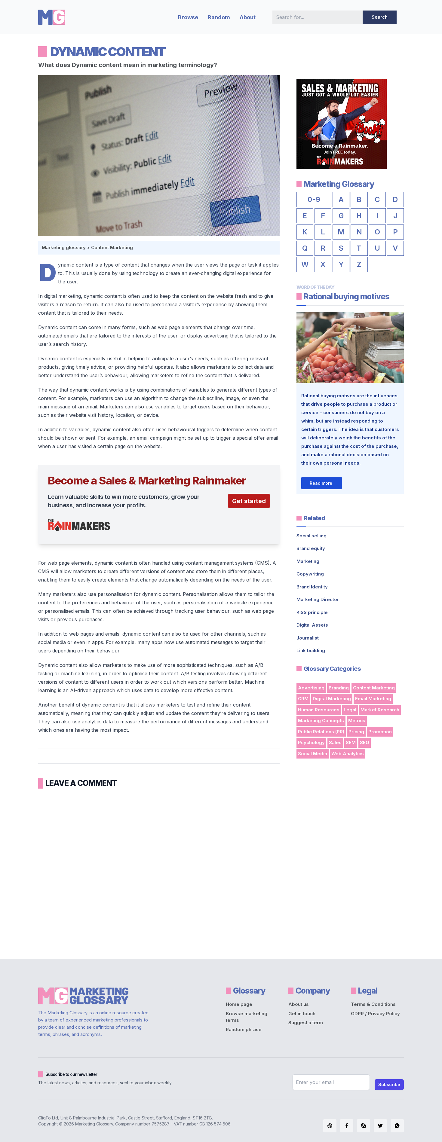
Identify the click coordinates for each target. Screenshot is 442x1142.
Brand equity (310, 548)
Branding (339, 688)
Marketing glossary (64, 247)
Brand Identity (312, 587)
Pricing (356, 731)
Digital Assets (312, 625)
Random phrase (244, 1029)
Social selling (311, 536)
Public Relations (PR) (321, 731)
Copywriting (310, 574)
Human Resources (318, 710)
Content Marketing (112, 247)
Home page (239, 1004)
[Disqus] (159, 871)
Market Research (380, 710)
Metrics (356, 720)
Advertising (311, 688)
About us (298, 1004)
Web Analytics (347, 753)
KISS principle (312, 612)
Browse (188, 17)
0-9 (314, 199)
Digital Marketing (332, 698)
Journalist (307, 638)
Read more (321, 483)
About (248, 17)
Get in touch (301, 1013)
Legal (350, 710)
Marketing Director (317, 599)
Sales (335, 742)
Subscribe (389, 1084)
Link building (310, 650)
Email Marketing (373, 698)
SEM (351, 742)
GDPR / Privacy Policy (375, 1013)
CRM (303, 698)
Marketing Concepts (321, 720)
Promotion (380, 731)
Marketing (307, 561)
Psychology (311, 742)
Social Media (312, 753)
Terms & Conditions (373, 1004)
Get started (249, 501)
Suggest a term (305, 1022)
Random (219, 17)
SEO (364, 742)
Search (380, 17)
